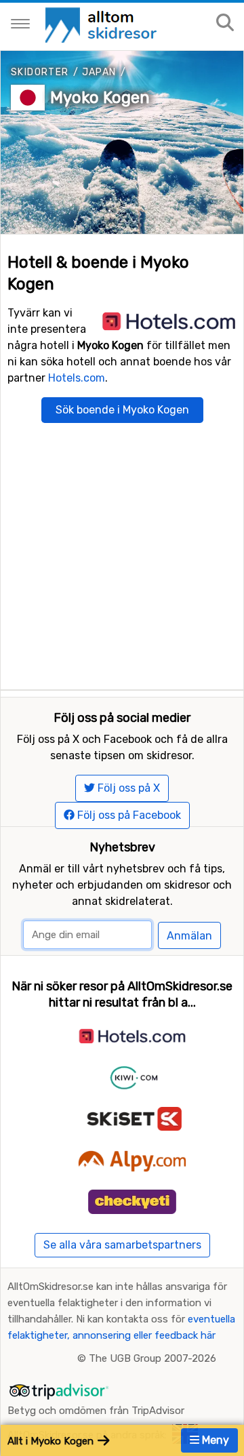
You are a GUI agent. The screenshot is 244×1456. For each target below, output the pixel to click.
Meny (214, 1440)
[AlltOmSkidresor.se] (102, 24)
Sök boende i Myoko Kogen (122, 409)
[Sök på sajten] (225, 23)
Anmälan (189, 935)
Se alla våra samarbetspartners (122, 1244)
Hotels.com (76, 377)
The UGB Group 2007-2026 (152, 1358)
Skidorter (40, 72)
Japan (99, 72)
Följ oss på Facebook (128, 815)
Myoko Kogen (100, 97)
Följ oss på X (127, 788)
